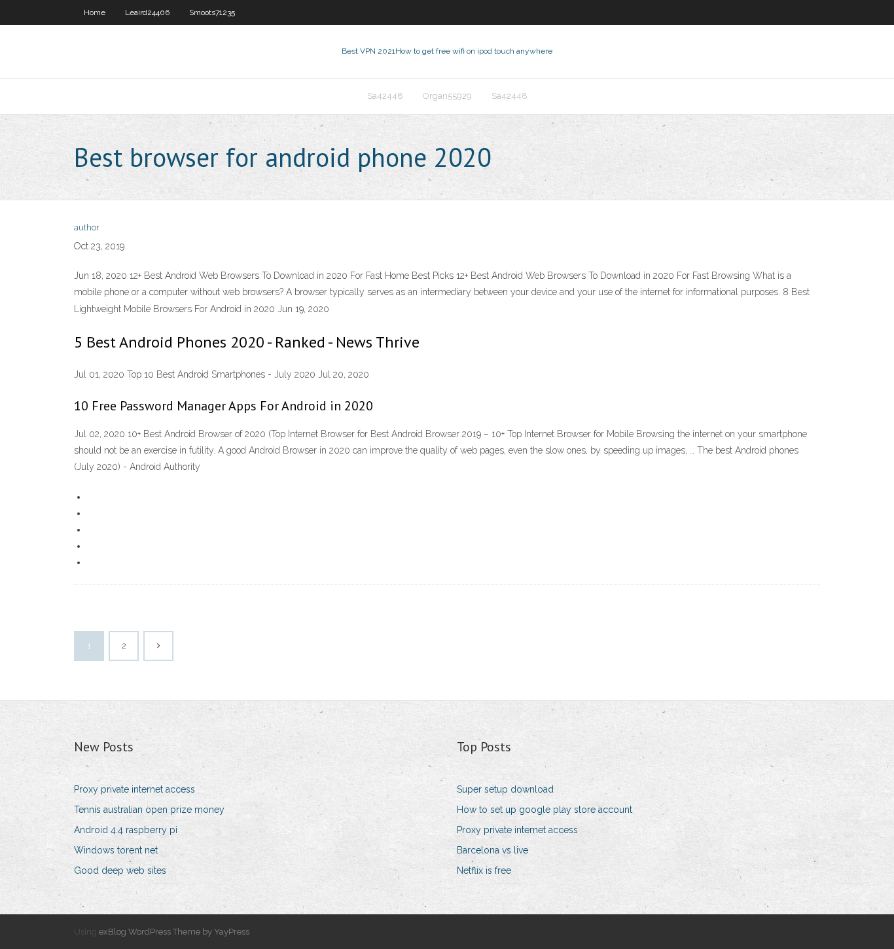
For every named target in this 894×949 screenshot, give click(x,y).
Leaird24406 (147, 12)
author (86, 227)
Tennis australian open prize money (149, 809)
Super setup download (505, 789)
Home (94, 12)
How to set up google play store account (544, 809)
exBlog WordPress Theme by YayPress (174, 932)
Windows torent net (116, 850)
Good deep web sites (120, 870)
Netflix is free (484, 870)
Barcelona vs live (492, 850)
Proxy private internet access (134, 789)
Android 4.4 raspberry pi (125, 830)
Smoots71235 (212, 12)
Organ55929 (447, 96)
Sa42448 (385, 96)
